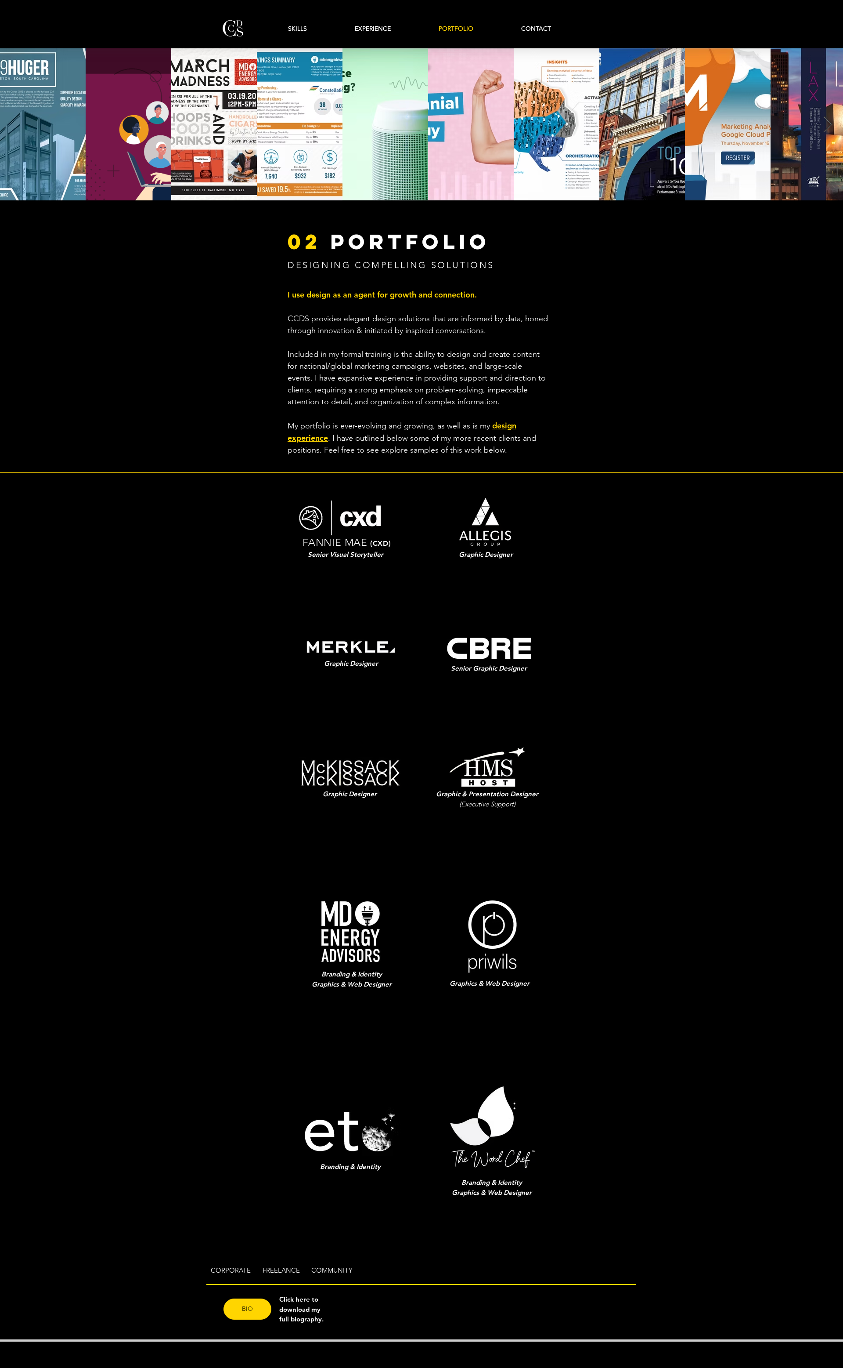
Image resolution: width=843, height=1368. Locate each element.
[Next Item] (828, 124)
